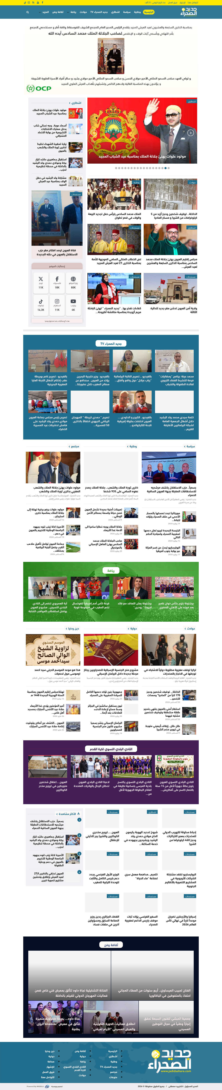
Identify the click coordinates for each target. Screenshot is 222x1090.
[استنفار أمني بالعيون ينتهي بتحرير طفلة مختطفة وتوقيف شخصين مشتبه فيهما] (189, 712)
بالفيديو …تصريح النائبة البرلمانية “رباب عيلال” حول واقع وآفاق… (133, 378)
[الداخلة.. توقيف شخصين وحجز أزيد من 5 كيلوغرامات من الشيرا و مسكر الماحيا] (170, 194)
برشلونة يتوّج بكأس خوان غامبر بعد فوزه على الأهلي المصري (176, 605)
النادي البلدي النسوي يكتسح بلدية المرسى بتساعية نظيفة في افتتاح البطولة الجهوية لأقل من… (132, 787)
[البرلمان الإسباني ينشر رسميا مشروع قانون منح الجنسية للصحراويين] (131, 726)
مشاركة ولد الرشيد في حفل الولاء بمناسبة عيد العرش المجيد (51, 181)
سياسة (127, 11)
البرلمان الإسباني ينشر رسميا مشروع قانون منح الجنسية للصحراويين (106, 726)
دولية (83, 1056)
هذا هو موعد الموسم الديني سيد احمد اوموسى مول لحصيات (57, 671)
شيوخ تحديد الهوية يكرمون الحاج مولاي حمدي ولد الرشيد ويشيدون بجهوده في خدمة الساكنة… (141, 837)
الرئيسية (148, 12)
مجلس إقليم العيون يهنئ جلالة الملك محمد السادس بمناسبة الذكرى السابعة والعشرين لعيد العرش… (171, 262)
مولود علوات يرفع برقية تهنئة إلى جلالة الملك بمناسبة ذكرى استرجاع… (45, 512)
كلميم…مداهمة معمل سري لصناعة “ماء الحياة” (141, 876)
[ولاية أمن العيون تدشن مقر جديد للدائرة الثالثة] (170, 288)
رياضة (73, 11)
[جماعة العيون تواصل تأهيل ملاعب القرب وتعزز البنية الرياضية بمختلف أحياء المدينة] (73, 547)
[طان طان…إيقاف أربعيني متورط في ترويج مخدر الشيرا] (189, 729)
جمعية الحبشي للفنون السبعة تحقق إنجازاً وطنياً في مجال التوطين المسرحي (167, 1023)
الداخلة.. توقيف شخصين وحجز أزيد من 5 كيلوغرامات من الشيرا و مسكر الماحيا (174, 215)
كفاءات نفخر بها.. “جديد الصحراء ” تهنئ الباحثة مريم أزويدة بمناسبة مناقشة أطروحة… (114, 310)
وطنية (137, 11)
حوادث (83, 11)
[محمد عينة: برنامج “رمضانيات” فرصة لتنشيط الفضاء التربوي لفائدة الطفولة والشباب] (174, 361)
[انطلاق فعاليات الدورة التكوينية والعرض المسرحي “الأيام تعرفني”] (111, 1017)
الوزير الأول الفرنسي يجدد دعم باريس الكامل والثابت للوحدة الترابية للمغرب (104, 878)
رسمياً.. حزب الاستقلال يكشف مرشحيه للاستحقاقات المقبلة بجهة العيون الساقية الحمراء (171, 490)
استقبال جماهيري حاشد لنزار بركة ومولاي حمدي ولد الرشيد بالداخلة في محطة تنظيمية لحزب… (49, 164)
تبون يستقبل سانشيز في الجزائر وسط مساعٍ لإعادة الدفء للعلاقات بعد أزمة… (105, 709)
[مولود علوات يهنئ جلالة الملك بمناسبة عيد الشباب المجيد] (76, 113)
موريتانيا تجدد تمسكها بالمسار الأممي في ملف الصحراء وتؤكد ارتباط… (163, 516)
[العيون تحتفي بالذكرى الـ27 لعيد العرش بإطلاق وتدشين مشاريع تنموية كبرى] (73, 877)
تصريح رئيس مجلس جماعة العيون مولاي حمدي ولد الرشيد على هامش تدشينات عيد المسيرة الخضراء (48, 423)
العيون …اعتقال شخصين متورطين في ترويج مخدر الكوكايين (53, 785)
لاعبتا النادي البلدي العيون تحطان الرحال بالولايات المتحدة (91, 783)
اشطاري (115, 11)
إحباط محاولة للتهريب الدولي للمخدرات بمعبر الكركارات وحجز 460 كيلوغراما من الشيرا (179, 837)
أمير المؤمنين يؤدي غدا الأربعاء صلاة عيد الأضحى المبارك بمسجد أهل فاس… (46, 709)
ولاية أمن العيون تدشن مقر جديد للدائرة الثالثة (173, 310)
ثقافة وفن (57, 11)
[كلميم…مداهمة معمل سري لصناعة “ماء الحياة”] (141, 860)
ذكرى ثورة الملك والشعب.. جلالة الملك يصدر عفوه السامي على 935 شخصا (111, 489)
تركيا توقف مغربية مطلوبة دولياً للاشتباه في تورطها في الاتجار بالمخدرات (170, 671)
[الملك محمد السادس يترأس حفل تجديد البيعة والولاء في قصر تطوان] (114, 194)
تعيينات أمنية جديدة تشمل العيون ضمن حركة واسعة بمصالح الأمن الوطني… (103, 512)
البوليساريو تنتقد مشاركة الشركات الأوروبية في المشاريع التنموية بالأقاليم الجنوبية (180, 880)
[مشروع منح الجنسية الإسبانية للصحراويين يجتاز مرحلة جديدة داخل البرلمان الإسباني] (111, 650)
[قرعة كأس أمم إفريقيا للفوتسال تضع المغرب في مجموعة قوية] (90, 588)
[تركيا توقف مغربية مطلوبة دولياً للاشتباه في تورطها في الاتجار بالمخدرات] (169, 650)
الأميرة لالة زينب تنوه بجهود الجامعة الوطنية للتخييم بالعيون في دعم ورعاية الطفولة (48, 859)
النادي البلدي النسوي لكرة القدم (74, 1068)
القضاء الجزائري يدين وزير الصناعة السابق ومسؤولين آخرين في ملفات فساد (103, 920)
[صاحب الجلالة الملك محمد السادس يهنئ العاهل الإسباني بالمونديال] (131, 544)
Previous (190, 133)
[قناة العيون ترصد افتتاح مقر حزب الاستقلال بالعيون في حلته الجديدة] (57, 218)
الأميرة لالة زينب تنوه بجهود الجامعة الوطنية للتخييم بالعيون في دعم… (46, 530)
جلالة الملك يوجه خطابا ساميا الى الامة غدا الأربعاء (103, 528)
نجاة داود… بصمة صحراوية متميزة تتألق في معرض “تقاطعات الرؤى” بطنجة (57, 1023)
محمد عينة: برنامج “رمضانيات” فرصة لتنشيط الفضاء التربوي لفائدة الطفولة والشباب (176, 380)
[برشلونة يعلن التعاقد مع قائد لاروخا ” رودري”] (132, 588)
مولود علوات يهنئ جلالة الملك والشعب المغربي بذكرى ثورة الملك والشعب (56, 489)
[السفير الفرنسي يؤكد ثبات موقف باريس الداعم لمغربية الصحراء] (141, 902)
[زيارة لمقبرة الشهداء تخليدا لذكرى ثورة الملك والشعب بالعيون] (76, 147)
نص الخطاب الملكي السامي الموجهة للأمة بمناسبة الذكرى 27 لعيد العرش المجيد (116, 260)
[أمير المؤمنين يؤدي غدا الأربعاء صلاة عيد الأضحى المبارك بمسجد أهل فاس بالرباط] (73, 709)
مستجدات (134, 227)
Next (94, 133)
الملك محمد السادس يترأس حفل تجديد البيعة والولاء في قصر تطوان (114, 215)
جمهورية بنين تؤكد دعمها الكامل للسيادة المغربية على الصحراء (104, 693)
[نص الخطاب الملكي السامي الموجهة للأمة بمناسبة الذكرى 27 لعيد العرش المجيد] (114, 239)
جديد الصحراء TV (99, 11)
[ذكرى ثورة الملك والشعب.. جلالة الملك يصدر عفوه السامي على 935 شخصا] (111, 467)
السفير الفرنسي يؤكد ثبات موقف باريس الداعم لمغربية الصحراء (141, 920)
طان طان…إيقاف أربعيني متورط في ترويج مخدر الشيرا (162, 727)
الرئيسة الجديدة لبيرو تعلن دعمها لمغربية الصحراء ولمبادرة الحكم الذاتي (162, 533)
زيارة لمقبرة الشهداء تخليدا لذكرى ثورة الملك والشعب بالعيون (51, 147)
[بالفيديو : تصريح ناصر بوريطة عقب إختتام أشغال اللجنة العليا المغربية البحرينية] (47, 361)
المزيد (45, 11)
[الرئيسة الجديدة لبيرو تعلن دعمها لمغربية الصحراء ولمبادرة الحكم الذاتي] (189, 534)
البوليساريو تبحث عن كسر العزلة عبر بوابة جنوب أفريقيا (162, 549)
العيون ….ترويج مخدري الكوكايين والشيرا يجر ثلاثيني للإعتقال (102, 835)
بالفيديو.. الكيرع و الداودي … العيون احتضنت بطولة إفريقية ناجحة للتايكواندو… (134, 421)
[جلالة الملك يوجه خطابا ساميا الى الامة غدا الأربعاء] (131, 530)
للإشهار (182, 2)
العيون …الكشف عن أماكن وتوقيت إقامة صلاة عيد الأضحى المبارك (45, 724)
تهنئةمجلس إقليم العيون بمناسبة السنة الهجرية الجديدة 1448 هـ (45, 693)
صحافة (50, 1061)
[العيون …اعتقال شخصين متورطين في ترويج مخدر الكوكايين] (47, 766)
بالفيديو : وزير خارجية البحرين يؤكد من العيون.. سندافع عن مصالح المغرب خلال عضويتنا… (92, 380)
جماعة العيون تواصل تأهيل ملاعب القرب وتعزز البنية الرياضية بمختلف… (45, 547)
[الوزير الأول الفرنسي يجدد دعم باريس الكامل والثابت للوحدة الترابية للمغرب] (102, 860)
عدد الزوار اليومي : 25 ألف (155, 2)
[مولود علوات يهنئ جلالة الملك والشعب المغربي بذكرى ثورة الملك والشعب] (53, 467)
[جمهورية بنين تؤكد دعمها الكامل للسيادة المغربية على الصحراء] (131, 695)
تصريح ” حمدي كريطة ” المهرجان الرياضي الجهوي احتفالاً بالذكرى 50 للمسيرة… (90, 421)
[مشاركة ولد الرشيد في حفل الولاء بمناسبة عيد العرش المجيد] (76, 181)
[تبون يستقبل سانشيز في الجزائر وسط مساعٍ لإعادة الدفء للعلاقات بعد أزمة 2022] (131, 709)
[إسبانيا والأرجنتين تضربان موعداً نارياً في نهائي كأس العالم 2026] (179, 902)
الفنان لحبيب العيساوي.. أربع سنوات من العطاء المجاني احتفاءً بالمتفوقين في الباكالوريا (154, 992)
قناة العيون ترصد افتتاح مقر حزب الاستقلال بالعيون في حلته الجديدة (57, 252)
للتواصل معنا (193, 2)
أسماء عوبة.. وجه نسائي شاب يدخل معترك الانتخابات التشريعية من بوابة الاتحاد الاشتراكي (50, 130)
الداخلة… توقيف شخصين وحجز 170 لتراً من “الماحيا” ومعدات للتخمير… (163, 695)
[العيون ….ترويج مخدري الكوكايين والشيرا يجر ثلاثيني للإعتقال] (102, 818)
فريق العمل (172, 2)
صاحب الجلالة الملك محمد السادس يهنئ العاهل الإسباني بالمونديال (105, 544)
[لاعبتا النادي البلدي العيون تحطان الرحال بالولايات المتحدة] (90, 766)
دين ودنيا (49, 1050)
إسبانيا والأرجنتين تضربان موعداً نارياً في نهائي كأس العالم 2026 (181, 920)
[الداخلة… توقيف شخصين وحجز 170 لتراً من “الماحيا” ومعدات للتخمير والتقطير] (189, 695)
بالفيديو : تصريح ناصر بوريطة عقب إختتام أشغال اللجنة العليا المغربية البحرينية (49, 380)
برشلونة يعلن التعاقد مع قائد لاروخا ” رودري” (135, 605)
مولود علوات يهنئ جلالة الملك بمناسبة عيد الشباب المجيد (142, 155)
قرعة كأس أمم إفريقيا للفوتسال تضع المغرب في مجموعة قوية (90, 605)
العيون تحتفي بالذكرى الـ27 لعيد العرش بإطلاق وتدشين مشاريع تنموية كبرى (48, 876)
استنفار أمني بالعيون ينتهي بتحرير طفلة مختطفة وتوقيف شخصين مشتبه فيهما (162, 712)
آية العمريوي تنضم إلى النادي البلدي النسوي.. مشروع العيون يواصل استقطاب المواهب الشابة (47, 607)
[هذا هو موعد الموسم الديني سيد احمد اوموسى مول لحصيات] (53, 650)
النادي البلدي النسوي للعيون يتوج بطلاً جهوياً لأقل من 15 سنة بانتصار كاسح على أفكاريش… (174, 785)
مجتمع (113, 1071)
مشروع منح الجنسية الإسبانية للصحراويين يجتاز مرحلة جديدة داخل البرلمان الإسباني (111, 671)
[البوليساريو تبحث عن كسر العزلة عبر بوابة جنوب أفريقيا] (189, 551)
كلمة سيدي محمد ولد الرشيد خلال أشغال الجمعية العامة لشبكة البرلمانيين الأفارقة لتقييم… (176, 423)
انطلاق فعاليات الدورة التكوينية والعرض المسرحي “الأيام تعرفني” (113, 1026)
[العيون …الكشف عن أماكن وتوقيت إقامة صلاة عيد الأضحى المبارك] (73, 726)
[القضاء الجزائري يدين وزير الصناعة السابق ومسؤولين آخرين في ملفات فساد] (102, 902)
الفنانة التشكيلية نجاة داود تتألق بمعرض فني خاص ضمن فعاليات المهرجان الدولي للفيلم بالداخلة (71, 992)
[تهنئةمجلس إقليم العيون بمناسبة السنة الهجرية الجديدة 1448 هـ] (73, 695)
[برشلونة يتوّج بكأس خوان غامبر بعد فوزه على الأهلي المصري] (174, 588)
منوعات (113, 1077)
